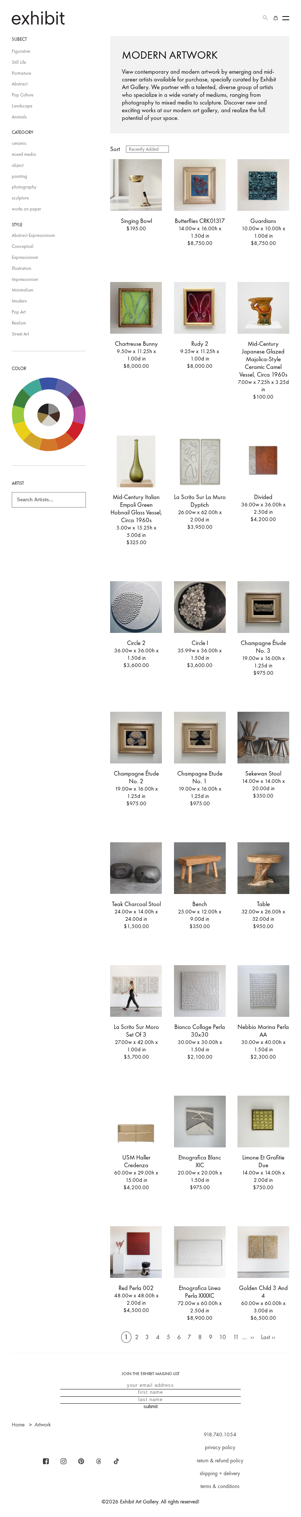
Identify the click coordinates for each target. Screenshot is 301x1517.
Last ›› (268, 1337)
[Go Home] (38, 18)
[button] (265, 18)
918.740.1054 (220, 1434)
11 (236, 1337)
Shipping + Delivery (220, 1473)
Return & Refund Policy (220, 1460)
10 (222, 1337)
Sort (115, 149)
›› (252, 1337)
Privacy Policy (220, 1447)
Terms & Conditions (219, 1486)
